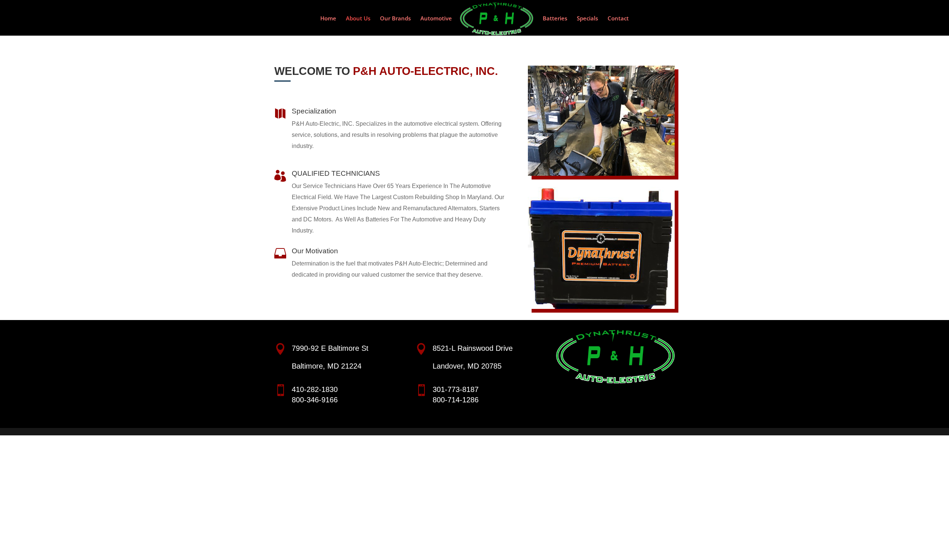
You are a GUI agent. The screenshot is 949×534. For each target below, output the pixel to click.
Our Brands (395, 19)
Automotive (436, 19)
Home (328, 19)
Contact (618, 19)
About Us (358, 19)
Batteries (555, 19)
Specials (587, 19)
